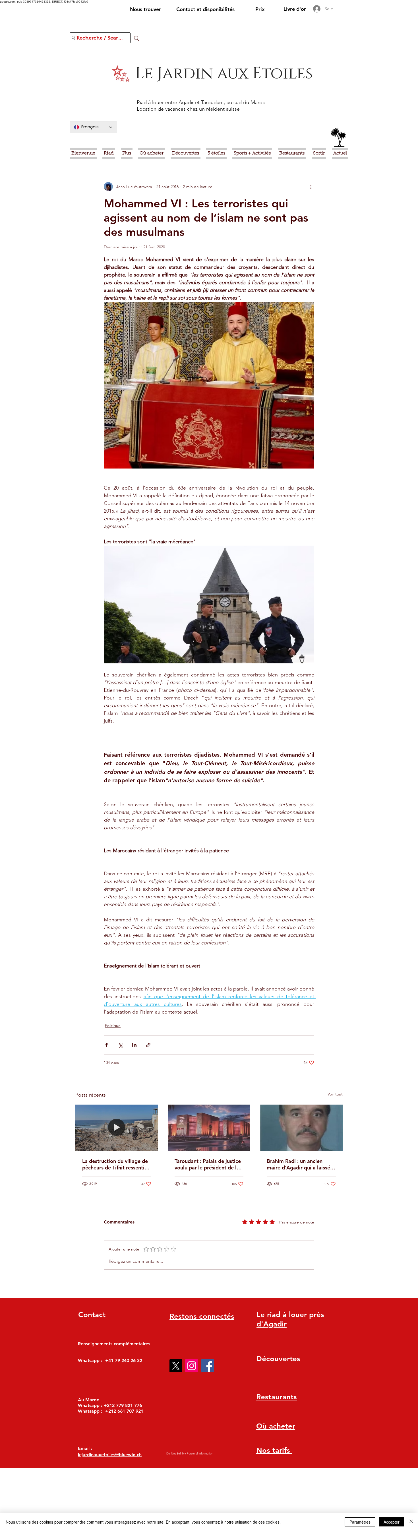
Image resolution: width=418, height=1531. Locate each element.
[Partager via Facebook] (106, 1045)
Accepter (392, 1522)
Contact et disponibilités (205, 9)
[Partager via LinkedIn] (134, 1045)
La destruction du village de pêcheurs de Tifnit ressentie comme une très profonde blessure (115, 1164)
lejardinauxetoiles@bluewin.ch (110, 1454)
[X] (175, 1365)
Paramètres (360, 1522)
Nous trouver (145, 9)
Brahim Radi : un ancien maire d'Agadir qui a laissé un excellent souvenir (298, 1164)
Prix (260, 9)
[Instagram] (191, 1365)
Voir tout (335, 1094)
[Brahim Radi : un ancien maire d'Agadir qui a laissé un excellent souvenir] (301, 1128)
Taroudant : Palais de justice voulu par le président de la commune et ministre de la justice (208, 1164)
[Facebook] (207, 1365)
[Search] (136, 38)
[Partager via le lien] (148, 1045)
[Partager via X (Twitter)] (120, 1045)
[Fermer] (411, 1521)
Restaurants (276, 1396)
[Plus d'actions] (310, 186)
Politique (113, 1025)
